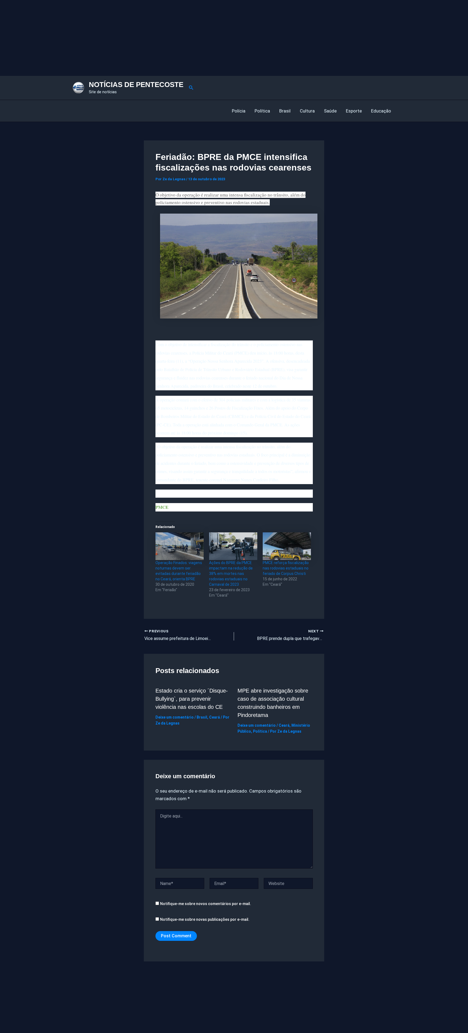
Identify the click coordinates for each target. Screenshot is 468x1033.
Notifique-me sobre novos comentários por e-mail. (205, 904)
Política (262, 111)
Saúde (330, 111)
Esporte (354, 111)
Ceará (214, 717)
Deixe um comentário (174, 717)
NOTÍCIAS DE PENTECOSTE (136, 85)
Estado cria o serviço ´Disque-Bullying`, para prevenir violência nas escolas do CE (191, 699)
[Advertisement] (162, 38)
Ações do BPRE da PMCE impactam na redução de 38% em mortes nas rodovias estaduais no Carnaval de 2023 (231, 574)
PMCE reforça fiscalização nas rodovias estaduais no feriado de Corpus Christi (286, 568)
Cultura (307, 111)
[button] (191, 87)
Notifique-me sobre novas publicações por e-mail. (204, 919)
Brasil (285, 111)
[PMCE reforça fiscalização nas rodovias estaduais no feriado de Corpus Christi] (287, 546)
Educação (381, 111)
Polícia (238, 111)
